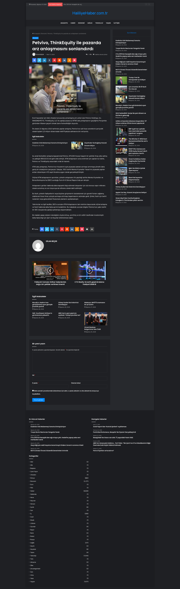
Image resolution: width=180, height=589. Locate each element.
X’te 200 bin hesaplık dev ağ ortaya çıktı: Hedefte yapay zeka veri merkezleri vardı (90, 4)
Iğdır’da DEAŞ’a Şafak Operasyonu (137, 169)
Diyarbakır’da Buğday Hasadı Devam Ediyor (137, 97)
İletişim (116, 23)
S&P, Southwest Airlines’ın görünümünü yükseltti (42, 314)
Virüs (32, 575)
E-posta (35, 383)
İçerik (32, 507)
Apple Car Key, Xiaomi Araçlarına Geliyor (131, 192)
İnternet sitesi (76, 383)
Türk (31, 559)
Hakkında (33, 494)
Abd (31, 462)
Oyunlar (33, 526)
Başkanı (33, 468)
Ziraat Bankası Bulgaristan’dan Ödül (92, 328)
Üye (31, 572)
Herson (32, 504)
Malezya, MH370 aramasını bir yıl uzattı (94, 303)
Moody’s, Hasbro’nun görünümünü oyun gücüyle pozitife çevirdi (42, 304)
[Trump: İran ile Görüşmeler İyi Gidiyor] (121, 80)
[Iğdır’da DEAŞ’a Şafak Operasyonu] (121, 171)
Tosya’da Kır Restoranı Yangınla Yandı (130, 48)
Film (31, 488)
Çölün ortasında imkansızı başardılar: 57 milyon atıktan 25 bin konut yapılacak (131, 122)
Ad (33, 375)
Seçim (32, 546)
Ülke (31, 565)
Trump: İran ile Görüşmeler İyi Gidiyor (137, 78)
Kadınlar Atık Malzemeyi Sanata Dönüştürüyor (50, 143)
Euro (31, 484)
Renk (32, 533)
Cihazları (33, 475)
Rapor (32, 530)
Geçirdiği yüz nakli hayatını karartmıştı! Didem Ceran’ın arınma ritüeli (131, 63)
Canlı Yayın (34, 471)
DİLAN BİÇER (40, 54)
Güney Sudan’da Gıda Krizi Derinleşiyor (68, 303)
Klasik (32, 520)
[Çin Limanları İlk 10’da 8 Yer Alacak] (121, 90)
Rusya (32, 539)
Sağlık (90, 23)
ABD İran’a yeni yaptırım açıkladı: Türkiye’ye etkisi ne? (69, 314)
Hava (32, 497)
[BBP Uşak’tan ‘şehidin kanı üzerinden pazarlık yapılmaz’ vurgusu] (121, 132)
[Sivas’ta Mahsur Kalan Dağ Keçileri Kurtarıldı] (121, 162)
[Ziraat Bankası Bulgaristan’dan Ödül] (95, 318)
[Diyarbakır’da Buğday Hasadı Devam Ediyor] (77, 145)
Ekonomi (81, 23)
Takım (32, 552)
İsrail (31, 517)
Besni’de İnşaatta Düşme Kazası (135, 178)
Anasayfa (64, 23)
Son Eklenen (131, 33)
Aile (31, 465)
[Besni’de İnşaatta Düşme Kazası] (121, 180)
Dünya (32, 478)
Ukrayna (33, 562)
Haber (73, 23)
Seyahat (33, 549)
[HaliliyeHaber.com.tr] (90, 13)
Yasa (32, 578)
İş (30, 513)
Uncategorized (35, 568)
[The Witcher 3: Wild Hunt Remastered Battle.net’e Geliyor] (121, 142)
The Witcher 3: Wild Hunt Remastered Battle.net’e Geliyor (138, 141)
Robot (32, 536)
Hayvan (33, 500)
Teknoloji (99, 23)
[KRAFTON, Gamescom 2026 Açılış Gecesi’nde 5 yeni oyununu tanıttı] (121, 151)
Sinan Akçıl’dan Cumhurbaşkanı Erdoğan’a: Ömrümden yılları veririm (129, 199)
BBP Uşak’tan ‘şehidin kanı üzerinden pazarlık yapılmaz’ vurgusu (137, 131)
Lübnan (32, 523)
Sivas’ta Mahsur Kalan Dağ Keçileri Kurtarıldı (137, 160)
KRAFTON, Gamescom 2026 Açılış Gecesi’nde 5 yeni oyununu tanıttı (138, 151)
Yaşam (108, 23)
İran (31, 510)
